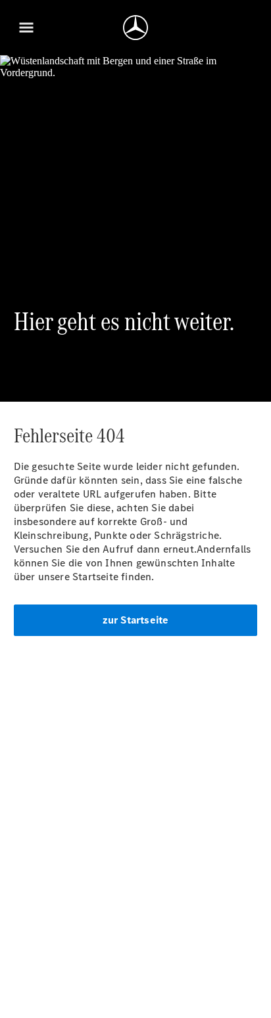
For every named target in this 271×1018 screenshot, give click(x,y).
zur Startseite (136, 620)
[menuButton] (26, 27)
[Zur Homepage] (135, 27)
